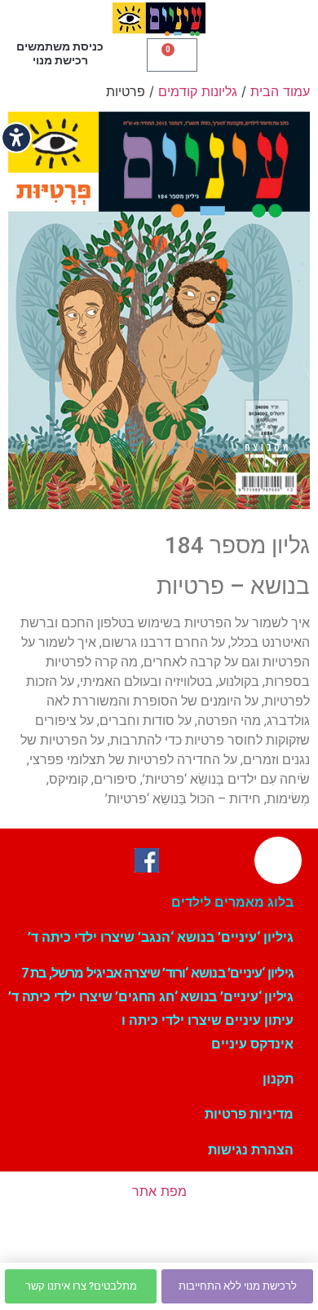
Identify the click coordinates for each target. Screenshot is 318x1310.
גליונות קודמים (197, 91)
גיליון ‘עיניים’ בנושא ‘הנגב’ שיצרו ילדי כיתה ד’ (161, 937)
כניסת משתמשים (60, 46)
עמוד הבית (280, 91)
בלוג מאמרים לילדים (232, 902)
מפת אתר (159, 1191)
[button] (252, 53)
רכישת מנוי (60, 60)
